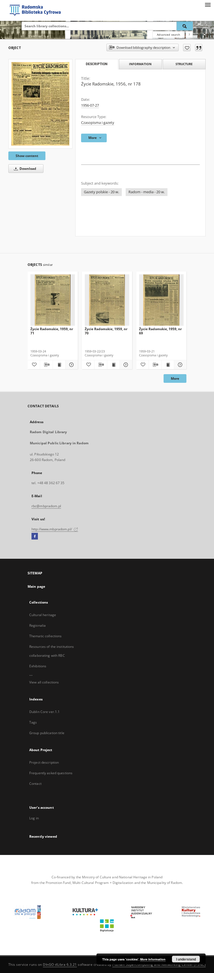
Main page (36, 586)
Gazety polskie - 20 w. (101, 192)
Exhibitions (37, 666)
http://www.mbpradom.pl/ (52, 529)
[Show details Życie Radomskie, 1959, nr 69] (179, 364)
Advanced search (168, 34)
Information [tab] (140, 64)
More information (153, 959)
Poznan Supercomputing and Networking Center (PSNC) (159, 964)
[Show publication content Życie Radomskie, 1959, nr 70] (113, 364)
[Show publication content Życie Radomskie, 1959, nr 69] (168, 364)
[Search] (185, 25)
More (175, 378)
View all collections (44, 682)
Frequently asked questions (50, 773)
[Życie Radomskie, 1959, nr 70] (107, 300)
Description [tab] (96, 64)
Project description (44, 762)
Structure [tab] (184, 64)
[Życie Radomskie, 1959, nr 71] (53, 300)
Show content (27, 155)
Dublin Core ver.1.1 (44, 711)
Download (27, 168)
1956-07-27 (90, 105)
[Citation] (198, 47)
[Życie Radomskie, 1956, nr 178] (40, 104)
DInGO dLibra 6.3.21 (60, 964)
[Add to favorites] (187, 47)
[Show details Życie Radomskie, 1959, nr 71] (71, 364)
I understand (186, 959)
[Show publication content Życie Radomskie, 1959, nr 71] (59, 364)
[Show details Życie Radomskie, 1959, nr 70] (125, 364)
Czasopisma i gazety (97, 122)
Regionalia (37, 625)
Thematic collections (45, 636)
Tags (33, 722)
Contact (35, 783)
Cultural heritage (42, 614)
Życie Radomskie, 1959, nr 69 (160, 331)
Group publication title (46, 733)
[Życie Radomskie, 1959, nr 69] (161, 300)
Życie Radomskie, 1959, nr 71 (51, 331)
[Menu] (208, 4)
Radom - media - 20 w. (146, 192)
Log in (34, 818)
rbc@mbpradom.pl (46, 506)
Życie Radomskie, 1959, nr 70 (106, 331)
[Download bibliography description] (46, 364)
